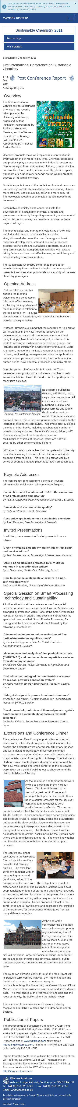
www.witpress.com (35, 1040)
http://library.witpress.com (18, 1071)
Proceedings (13, 38)
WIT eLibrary (14, 46)
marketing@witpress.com (18, 1044)
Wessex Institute (15, 18)
